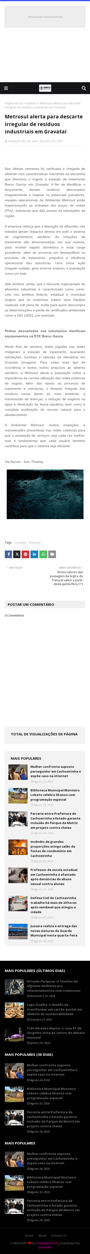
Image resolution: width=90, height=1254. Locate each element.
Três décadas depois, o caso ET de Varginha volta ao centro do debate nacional (56, 1033)
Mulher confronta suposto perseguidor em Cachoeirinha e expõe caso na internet (55, 771)
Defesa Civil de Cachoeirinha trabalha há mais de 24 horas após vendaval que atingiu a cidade (53, 905)
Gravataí (20, 543)
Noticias (31, 103)
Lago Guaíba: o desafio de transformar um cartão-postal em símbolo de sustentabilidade (54, 1009)
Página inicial (13, 103)
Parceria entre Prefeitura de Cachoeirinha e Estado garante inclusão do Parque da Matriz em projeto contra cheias (55, 820)
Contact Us (58, 1236)
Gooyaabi (45, 1247)
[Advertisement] (45, 57)
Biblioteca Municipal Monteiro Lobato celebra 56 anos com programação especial (55, 795)
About (42, 1236)
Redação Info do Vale (22, 141)
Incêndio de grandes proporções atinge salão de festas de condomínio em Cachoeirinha (52, 848)
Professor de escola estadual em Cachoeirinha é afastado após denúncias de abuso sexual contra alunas (54, 877)
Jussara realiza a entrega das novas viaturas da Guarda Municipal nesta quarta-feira (54, 930)
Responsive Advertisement (45, 17)
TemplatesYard (46, 1243)
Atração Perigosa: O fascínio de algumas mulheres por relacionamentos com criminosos (53, 986)
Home (29, 1236)
